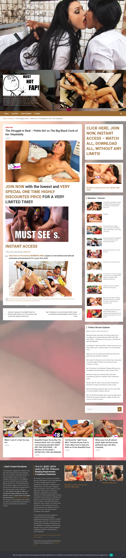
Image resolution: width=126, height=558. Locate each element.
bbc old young (31, 299)
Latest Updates (26, 113)
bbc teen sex (40, 299)
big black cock (48, 299)
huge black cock (29, 300)
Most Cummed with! (45, 435)
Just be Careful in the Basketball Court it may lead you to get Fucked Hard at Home (112, 239)
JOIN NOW (14, 186)
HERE (88, 190)
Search (120, 409)
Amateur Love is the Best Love (111, 262)
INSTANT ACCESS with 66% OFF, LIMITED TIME (103, 188)
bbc (10, 299)
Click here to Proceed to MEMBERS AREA (26, 256)
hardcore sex (19, 300)
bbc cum (14, 299)
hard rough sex (10, 300)
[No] (124, 555)
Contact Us (26, 252)
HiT (6, 435)
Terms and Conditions (21, 497)
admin (8, 138)
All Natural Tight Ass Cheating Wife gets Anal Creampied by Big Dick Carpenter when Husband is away (102, 376)
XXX (10, 435)
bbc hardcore (22, 299)
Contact (37, 113)
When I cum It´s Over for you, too (97, 331)
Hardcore (9, 127)
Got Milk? (105, 214)
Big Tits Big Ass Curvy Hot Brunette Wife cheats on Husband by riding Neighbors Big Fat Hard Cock (61, 314)
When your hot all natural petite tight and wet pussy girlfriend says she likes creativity (106, 443)
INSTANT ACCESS (21, 246)
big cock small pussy (59, 299)
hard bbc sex (70, 299)
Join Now (15, 113)
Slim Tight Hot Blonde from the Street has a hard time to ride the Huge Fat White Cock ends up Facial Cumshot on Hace (103, 362)
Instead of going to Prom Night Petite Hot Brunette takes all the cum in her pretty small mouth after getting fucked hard (22, 314)
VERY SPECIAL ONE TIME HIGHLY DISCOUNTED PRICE (37, 191)
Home (6, 113)
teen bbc (37, 300)
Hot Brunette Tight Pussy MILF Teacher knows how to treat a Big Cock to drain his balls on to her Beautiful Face (103, 348)
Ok (111, 555)
